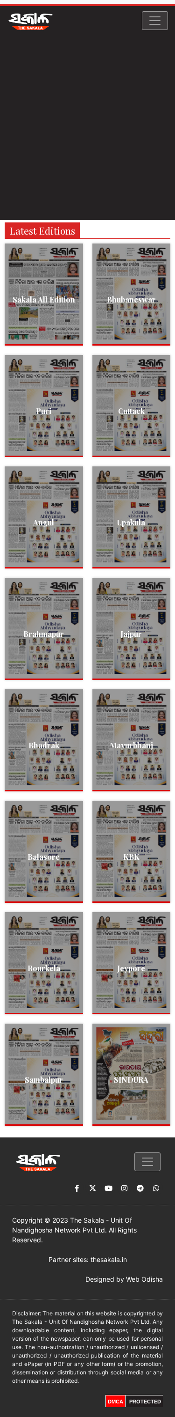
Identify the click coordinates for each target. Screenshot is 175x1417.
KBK (131, 857)
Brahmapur (43, 634)
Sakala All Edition (44, 299)
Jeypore (131, 968)
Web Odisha (144, 1279)
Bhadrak (43, 745)
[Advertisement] (87, 127)
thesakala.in (109, 1259)
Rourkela (44, 968)
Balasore (44, 857)
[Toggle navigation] (155, 20)
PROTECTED (145, 1401)
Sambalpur (44, 1080)
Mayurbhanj (131, 745)
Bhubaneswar (131, 299)
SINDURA (131, 1080)
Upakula (131, 522)
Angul (43, 522)
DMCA (115, 1401)
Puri (43, 411)
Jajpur (131, 634)
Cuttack (131, 411)
